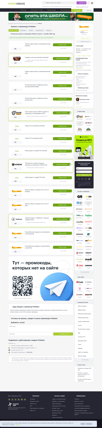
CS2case (80, 230)
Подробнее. (18, 424)
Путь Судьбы (80, 131)
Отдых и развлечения (83, 321)
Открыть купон (62, 44)
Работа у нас (33, 403)
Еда (79, 333)
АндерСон (80, 261)
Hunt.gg (79, 297)
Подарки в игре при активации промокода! (37, 57)
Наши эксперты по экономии (37, 408)
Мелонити (80, 290)
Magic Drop (88, 199)
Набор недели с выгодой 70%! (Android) (36, 150)
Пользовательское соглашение (82, 406)
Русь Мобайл (80, 125)
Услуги (80, 325)
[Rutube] (25, 399)
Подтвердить (78, 10)
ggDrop (71, 6)
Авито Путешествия (64, 6)
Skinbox (88, 230)
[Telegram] (79, 179)
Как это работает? (79, 403)
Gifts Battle (80, 199)
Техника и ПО (81, 336)
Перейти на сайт (85, 38)
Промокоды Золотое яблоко (59, 406)
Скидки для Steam (56, 412)
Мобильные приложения (24, 23)
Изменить (89, 10)
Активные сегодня (13, 30)
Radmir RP (80, 211)
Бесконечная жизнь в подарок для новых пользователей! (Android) (36, 85)
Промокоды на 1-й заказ (37, 10)
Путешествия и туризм (84, 329)
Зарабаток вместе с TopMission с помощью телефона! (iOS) (37, 218)
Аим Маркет (79, 243)
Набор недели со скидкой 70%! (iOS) (35, 177)
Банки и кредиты (82, 306)
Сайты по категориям (57, 417)
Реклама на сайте (34, 401)
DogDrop (88, 243)
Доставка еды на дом (57, 410)
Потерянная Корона (89, 131)
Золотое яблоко (45, 6)
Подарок (49, 30)
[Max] (89, 179)
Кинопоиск (80, 236)
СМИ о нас (32, 410)
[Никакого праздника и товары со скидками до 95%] (51, 17)
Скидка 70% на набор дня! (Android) (35, 125)
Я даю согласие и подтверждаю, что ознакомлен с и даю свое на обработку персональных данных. (85, 184)
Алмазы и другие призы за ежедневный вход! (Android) (37, 44)
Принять (83, 423)
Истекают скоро (56, 408)
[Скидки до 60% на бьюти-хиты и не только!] (84, 147)
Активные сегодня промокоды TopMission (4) (35, 222)
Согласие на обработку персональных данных (84, 413)
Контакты (77, 399)
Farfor (88, 224)
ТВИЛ (80, 268)
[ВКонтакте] (82, 179)
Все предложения (85, 272)
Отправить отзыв (64, 334)
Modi (88, 261)
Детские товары (82, 356)
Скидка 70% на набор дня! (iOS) (34, 138)
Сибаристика (88, 255)
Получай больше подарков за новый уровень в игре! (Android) (37, 232)
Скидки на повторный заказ (58, 399)
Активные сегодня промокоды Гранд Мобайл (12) (36, 116)
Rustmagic (88, 290)
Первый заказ (40, 30)
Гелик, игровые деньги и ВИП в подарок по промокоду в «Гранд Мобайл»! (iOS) (37, 112)
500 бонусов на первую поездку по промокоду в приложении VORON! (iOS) (36, 164)
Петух (88, 205)
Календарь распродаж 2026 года (84, 369)
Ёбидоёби (80, 255)
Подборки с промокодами (58, 401)
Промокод (23, 30)
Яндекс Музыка (80, 249)
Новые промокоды (56, 403)
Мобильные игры (33, 23)
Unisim (88, 268)
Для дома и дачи (82, 340)
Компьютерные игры (83, 317)
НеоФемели (88, 249)
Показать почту (79, 68)
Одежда (80, 348)
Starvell (88, 284)
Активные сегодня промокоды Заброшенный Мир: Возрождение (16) (36, 61)
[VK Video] (22, 399)
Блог (31, 406)
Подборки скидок (51, 10)
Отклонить (89, 423)
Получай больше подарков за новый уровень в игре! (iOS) (37, 247)
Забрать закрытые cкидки (81, 410)
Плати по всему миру (54, 6)
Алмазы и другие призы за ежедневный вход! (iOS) (37, 72)
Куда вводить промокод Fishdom (26, 307)
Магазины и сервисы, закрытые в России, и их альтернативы (83, 374)
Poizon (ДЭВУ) (88, 236)
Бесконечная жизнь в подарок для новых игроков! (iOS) (36, 99)
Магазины (16, 23)
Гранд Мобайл (80, 119)
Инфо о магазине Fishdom (84, 55)
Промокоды (23, 10)
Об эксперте (79, 106)
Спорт (79, 344)
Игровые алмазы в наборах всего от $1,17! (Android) (37, 190)
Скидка (31, 30)
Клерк (80, 284)
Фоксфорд (80, 224)
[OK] (86, 179)
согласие (79, 185)
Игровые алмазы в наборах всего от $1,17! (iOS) (37, 204)
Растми (88, 297)
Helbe (88, 217)
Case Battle (88, 125)
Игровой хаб (82, 2)
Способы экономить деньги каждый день (84, 380)
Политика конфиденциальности (82, 408)
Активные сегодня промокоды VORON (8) (35, 167)
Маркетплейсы (82, 310)
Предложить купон (85, 41)
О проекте (32, 399)
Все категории (85, 359)
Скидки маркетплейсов (66, 10)
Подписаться (85, 175)
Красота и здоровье (83, 352)
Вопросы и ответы (79, 401)
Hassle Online (88, 119)
